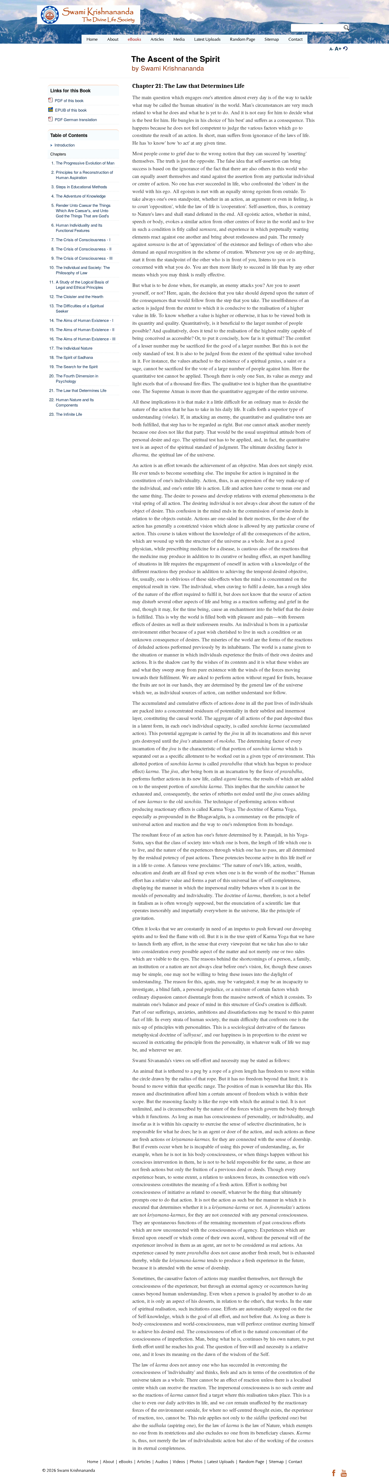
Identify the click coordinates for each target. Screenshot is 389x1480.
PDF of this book (68, 100)
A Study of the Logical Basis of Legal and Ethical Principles (82, 284)
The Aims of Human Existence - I (84, 320)
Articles (144, 1461)
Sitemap (276, 1461)
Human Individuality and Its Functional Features (79, 227)
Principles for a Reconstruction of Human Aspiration (84, 174)
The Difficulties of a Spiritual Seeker (80, 308)
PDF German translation (75, 119)
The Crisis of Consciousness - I (83, 239)
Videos (179, 1461)
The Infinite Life (69, 414)
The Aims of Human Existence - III (85, 338)
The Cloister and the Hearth (79, 296)
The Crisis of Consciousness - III (84, 258)
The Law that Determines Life (81, 390)
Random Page (251, 1461)
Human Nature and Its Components (75, 402)
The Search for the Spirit (77, 366)
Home (92, 1461)
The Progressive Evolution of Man (85, 163)
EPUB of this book (70, 110)
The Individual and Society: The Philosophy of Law (83, 269)
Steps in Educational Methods (81, 186)
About (108, 1461)
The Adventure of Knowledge (81, 196)
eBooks (125, 1461)
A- (331, 49)
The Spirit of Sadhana (74, 357)
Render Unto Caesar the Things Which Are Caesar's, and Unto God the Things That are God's (83, 210)
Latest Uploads (220, 1461)
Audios (161, 1461)
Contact (295, 1461)
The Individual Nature (74, 348)
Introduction (65, 145)
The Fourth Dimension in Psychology (77, 378)
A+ (338, 48)
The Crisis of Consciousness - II (83, 249)
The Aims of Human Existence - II (85, 329)
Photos (196, 1461)
